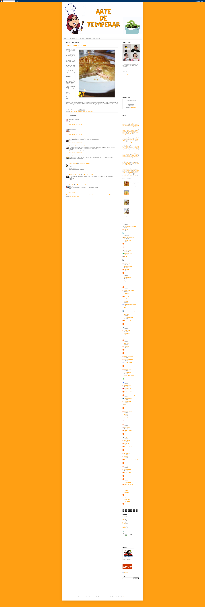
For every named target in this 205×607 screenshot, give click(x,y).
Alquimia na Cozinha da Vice (129, 497)
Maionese (127, 154)
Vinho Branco (134, 175)
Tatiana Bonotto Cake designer (130, 395)
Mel (133, 157)
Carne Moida (130, 133)
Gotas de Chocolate (131, 148)
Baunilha (136, 129)
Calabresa (132, 132)
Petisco (137, 164)
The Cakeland (127, 433)
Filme (124, 146)
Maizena (132, 154)
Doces (132, 142)
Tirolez (127, 174)
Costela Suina (136, 138)
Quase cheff (126, 346)
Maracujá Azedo (130, 156)
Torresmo (124, 175)
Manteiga (124, 156)
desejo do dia (137, 141)
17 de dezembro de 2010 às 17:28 (75, 171)
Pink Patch (126, 456)
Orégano (125, 162)
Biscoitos (128, 130)
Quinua (134, 169)
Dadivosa (126, 301)
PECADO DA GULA (127, 398)
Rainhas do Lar (127, 499)
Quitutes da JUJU (127, 472)
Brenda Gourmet (127, 482)
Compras (124, 138)
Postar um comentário (72, 192)
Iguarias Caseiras (127, 243)
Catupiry (72, 111)
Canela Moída (126, 453)
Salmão (125, 171)
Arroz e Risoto (136, 125)
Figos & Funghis (127, 501)
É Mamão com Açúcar (128, 404)
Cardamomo (125, 133)
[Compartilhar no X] (81, 110)
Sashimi (137, 171)
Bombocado (129, 131)
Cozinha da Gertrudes (128, 356)
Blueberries (132, 130)
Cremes (134, 140)
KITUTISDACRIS (127, 427)
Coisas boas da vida (128, 349)
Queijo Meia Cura (126, 168)
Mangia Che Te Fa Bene (128, 362)
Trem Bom (126, 256)
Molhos (133, 158)
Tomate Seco (137, 174)
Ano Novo (126, 125)
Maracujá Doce (136, 156)
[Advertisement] (95, 590)
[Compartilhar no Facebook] (83, 110)
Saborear (126, 414)
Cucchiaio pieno (127, 372)
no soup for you (127, 263)
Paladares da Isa (127, 388)
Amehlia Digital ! (127, 250)
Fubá (135, 146)
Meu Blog (126, 466)
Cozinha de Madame (128, 430)
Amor (123, 125)
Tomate (131, 174)
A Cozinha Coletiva (128, 327)
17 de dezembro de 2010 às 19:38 (75, 181)
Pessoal (128, 164)
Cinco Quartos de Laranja (129, 237)
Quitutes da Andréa (128, 307)
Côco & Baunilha (127, 240)
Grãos (123, 149)
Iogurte (124, 150)
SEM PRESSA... (127, 440)
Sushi (137, 172)
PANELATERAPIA (127, 277)
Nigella (135, 161)
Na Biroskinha (127, 223)
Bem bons (126, 280)
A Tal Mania (126, 475)
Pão (136, 162)
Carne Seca (134, 133)
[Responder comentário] (80, 145)
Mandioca (136, 154)
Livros (123, 154)
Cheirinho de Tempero (128, 484)
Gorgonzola (125, 148)
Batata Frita (131, 129)
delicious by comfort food (129, 494)
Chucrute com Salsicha (128, 317)
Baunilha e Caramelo (128, 411)
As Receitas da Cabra (128, 359)
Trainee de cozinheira (128, 503)
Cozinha (126, 139)
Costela (132, 138)
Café (128, 132)
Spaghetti (134, 172)
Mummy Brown (127, 417)
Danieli (70, 145)
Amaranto (124, 124)
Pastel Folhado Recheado (76, 45)
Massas (129, 157)
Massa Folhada (82, 111)
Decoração (133, 141)
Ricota (131, 170)
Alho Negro (131, 123)
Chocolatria (126, 492)
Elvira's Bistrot (127, 420)
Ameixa (127, 124)
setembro (124, 527)
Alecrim (124, 123)
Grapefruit (127, 149)
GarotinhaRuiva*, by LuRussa (130, 304)
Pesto (133, 164)
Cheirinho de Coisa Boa (128, 340)
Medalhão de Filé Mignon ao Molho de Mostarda (134, 210)
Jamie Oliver (129, 150)
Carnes (126, 134)
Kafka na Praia (127, 259)
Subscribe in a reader (127, 112)
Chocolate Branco (125, 137)
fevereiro (124, 516)
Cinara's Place (127, 330)
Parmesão (128, 163)
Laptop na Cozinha (127, 437)
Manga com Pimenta (128, 266)
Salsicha (129, 171)
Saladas (137, 170)
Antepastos (131, 125)
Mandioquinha (124, 155)
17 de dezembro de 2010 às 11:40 (75, 124)
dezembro (124, 523)
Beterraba (124, 130)
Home (65, 38)
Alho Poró (136, 123)
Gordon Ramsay (137, 147)
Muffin (123, 161)
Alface (127, 123)
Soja (127, 172)
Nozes (138, 161)
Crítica (137, 140)
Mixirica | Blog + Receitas (129, 375)
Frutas (131, 146)
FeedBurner (133, 107)
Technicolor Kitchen (128, 253)
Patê (133, 163)
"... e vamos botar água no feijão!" (131, 459)
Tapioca (124, 174)
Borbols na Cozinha (128, 378)
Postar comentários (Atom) (74, 196)
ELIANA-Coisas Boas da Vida (75, 174)
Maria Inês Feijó (72, 155)
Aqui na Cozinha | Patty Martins (130, 226)
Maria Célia (71, 184)
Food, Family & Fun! (128, 479)
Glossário (88, 38)
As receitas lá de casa (128, 323)
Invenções (136, 149)
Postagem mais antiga (113, 194)
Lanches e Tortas (77, 111)
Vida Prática (126, 343)
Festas (132, 145)
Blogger (124, 596)
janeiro (124, 522)
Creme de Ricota (129, 140)
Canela (137, 132)
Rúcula (134, 170)
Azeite (135, 126)
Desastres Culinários (128, 369)
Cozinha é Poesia (127, 287)
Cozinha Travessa (127, 336)
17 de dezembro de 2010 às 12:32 (75, 142)
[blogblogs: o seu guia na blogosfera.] (125, 572)
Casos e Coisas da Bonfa (129, 290)
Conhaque (128, 138)
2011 (123, 120)
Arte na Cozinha (127, 283)
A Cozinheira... (73, 38)
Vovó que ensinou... (128, 385)
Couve (123, 139)
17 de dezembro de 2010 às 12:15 (75, 134)
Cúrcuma (124, 141)
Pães (133, 162)
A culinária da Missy (128, 320)
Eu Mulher (126, 490)
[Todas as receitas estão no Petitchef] (127, 568)
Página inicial (92, 194)
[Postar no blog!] (80, 110)
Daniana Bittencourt (73, 163)
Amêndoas (131, 124)
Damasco (128, 141)
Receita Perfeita (127, 333)
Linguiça (134, 153)
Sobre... (124, 172)
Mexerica (137, 157)
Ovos (87, 111)
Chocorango (126, 293)
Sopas (130, 172)
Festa (129, 145)
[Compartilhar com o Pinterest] (84, 110)
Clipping (82, 38)
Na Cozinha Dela (127, 469)
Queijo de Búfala (90, 111)
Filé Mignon (137, 145)
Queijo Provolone (129, 169)
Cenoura (136, 134)
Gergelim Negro (128, 147)
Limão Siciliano (128, 153)
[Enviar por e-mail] (78, 110)
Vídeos (130, 175)
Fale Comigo (96, 38)
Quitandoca (126, 314)
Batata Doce (125, 129)
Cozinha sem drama (128, 365)
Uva (127, 175)
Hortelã (131, 149)
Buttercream (134, 131)
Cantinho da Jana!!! (128, 446)
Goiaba (132, 147)
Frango (127, 146)
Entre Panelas (127, 382)
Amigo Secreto (136, 124)
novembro (124, 524)
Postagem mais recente (70, 194)
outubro (124, 526)
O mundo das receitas (128, 424)
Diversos (128, 142)
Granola (137, 148)
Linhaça (137, 153)
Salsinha (133, 171)
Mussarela (127, 161)
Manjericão (134, 155)
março (124, 519)
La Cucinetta (126, 269)
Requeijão (127, 170)
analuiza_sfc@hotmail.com (127, 74)
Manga (129, 155)
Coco (130, 137)
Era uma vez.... (127, 443)
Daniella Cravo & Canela (129, 391)
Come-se (126, 229)
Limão (124, 153)
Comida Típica (135, 137)
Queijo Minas (133, 168)
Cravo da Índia (131, 139)
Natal (132, 161)
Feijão (126, 145)
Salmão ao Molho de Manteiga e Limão (134, 190)
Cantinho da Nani (127, 401)
